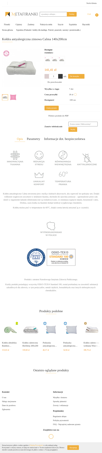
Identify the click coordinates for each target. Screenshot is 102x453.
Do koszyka (74, 76)
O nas (4, 397)
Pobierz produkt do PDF (58, 116)
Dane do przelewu (9, 405)
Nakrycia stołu (46, 24)
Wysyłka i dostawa (60, 397)
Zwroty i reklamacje (60, 405)
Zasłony (31, 24)
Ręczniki (86, 24)
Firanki (7, 24)
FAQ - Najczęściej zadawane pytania (66, 424)
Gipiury (19, 24)
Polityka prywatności (61, 420)
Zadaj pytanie (51, 108)
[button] (5, 392)
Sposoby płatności (60, 401)
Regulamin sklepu (59, 416)
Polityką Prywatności (36, 445)
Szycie (61, 24)
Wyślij (72, 129)
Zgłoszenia (6, 409)
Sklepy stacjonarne (9, 401)
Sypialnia (73, 24)
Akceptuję (73, 448)
